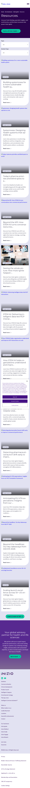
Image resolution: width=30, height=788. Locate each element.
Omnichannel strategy (7, 695)
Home (2, 12)
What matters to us (6, 708)
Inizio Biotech (4, 737)
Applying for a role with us (8, 773)
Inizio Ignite (16, 12)
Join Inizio (3, 742)
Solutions (3, 681)
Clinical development (6, 687)
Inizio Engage (4, 734)
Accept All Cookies (15, 401)
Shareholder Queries (6, 765)
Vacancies (3, 745)
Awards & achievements (7, 716)
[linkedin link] (2, 678)
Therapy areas (5, 698)
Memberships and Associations (9, 777)
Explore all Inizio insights (10, 31)
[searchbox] (10, 44)
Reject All (15, 397)
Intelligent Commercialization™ (9, 700)
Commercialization (6, 684)
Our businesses (8, 12)
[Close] (27, 381)
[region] (15, 394)
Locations (3, 713)
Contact (3, 719)
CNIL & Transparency (6, 781)
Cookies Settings (15, 405)
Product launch (5, 689)
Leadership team (5, 711)
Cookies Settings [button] (5, 785)
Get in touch (14, 656)
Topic (2, 41)
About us (3, 705)
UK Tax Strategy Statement (8, 769)
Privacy (3, 756)
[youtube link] (5, 678)
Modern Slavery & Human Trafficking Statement (13, 760)
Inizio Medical (4, 729)
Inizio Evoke (4, 732)
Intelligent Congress (6, 692)
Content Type (5, 49)
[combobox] (15, 44)
